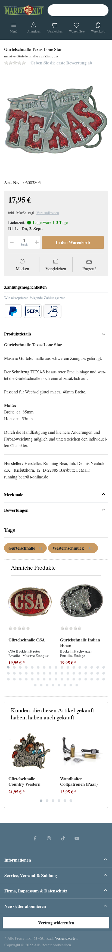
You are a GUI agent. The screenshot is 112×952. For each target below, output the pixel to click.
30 (80, 673)
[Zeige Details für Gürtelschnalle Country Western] (30, 750)
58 (71, 685)
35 (8, 679)
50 (98, 679)
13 (80, 667)
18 (8, 673)
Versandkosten (47, 212)
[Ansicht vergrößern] (56, 122)
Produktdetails (17, 334)
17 (103, 667)
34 (103, 673)
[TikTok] (63, 838)
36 (14, 679)
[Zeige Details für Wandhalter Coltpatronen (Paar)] (81, 750)
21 (26, 673)
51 (103, 679)
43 (56, 679)
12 (74, 667)
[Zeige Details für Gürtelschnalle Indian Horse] (81, 601)
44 (62, 679)
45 (68, 679)
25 (50, 673)
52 (35, 685)
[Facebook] (35, 838)
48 (86, 679)
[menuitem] (25, 548)
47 (80, 679)
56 (59, 685)
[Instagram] (49, 838)
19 (14, 673)
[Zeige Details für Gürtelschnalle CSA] (30, 601)
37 (20, 679)
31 (86, 673)
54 (47, 685)
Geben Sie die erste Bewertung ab (61, 63)
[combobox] (78, 10)
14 (86, 667)
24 (44, 673)
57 (65, 685)
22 (32, 673)
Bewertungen (16, 510)
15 (92, 667)
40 (38, 679)
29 (74, 673)
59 (77, 685)
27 (62, 673)
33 (98, 673)
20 (20, 673)
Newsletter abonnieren (25, 906)
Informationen (17, 860)
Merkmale (13, 494)
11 (68, 667)
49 (92, 679)
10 (62, 667)
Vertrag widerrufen (56, 923)
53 (41, 685)
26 (56, 673)
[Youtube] (77, 838)
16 (98, 667)
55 (53, 685)
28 (68, 673)
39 (32, 679)
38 (26, 679)
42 (50, 679)
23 (38, 673)
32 (92, 673)
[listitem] (56, 122)
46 (74, 679)
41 (44, 679)
